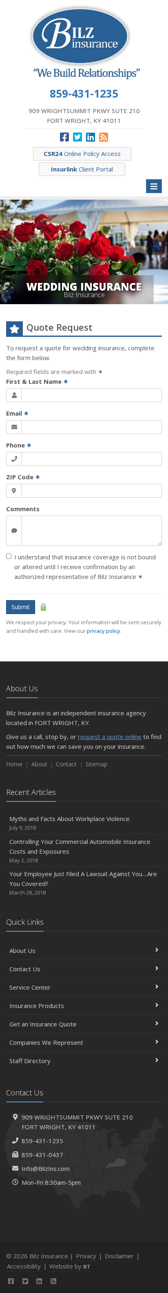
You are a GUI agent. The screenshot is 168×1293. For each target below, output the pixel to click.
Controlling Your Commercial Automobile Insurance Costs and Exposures (79, 850)
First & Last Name (37, 381)
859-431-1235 (42, 1141)
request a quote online (109, 736)
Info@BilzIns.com (46, 1168)
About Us (22, 950)
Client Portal (82, 169)
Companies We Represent (46, 1042)
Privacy (86, 1256)
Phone (19, 445)
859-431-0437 (42, 1155)
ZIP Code (23, 477)
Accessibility (24, 1266)
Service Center (30, 987)
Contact (66, 764)
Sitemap (96, 764)
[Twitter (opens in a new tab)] (77, 137)
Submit (20, 607)
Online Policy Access (82, 153)
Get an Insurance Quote (43, 1024)
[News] (103, 137)
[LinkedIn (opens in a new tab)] (90, 137)
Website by (70, 1266)
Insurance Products (36, 1005)
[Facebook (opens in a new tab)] (64, 137)
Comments (23, 509)
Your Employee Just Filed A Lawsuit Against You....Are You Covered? (83, 883)
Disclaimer (119, 1256)
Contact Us (24, 969)
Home (14, 764)
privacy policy (103, 630)
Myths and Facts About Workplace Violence (69, 823)
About (39, 764)
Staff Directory (30, 1061)
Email (17, 413)
